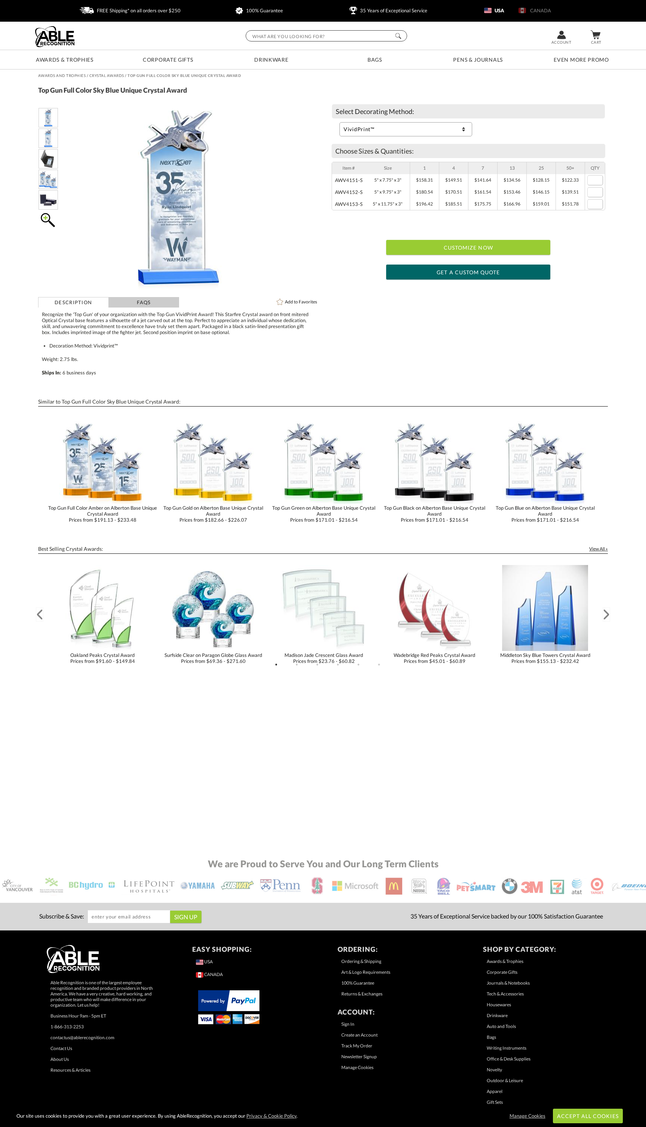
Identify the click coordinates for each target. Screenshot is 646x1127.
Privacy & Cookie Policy (271, 1116)
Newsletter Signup (359, 1056)
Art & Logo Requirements (365, 972)
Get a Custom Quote (468, 272)
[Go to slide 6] (379, 665)
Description (73, 302)
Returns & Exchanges (361, 994)
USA (498, 10)
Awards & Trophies (64, 59)
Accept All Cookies (588, 1116)
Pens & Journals (478, 59)
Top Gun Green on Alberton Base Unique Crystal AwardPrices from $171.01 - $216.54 (323, 514)
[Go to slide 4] (338, 665)
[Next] (606, 614)
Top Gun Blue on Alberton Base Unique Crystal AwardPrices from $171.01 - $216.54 (545, 514)
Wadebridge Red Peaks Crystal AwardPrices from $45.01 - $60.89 (434, 658)
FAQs (144, 302)
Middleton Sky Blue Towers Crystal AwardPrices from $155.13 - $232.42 (545, 658)
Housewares (499, 1004)
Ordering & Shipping (361, 961)
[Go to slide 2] (297, 665)
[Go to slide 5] (358, 665)
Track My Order (356, 1046)
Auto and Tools (501, 1026)
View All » (598, 549)
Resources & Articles (70, 1070)
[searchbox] (326, 35)
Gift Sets (495, 1102)
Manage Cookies (357, 1067)
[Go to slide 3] (317, 665)
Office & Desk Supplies (508, 1059)
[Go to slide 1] (276, 665)
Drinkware (271, 59)
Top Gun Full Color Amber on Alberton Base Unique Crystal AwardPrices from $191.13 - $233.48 (102, 514)
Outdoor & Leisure (505, 1080)
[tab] (73, 302)
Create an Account (359, 1035)
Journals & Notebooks (508, 983)
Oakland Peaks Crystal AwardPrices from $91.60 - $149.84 (102, 658)
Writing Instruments (506, 1048)
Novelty (494, 1069)
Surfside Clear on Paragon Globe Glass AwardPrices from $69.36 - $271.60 (213, 658)
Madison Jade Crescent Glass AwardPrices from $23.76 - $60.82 (323, 658)
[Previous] (39, 614)
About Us (59, 1059)
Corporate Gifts (168, 59)
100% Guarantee (264, 10)
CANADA (539, 10)
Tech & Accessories (505, 994)
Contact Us (61, 1048)
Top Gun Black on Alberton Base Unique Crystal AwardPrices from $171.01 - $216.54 (434, 514)
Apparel (494, 1091)
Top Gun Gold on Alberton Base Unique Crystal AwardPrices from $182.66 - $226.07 (213, 514)
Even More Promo (581, 59)
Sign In (347, 1024)
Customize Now (468, 247)
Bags (374, 59)
